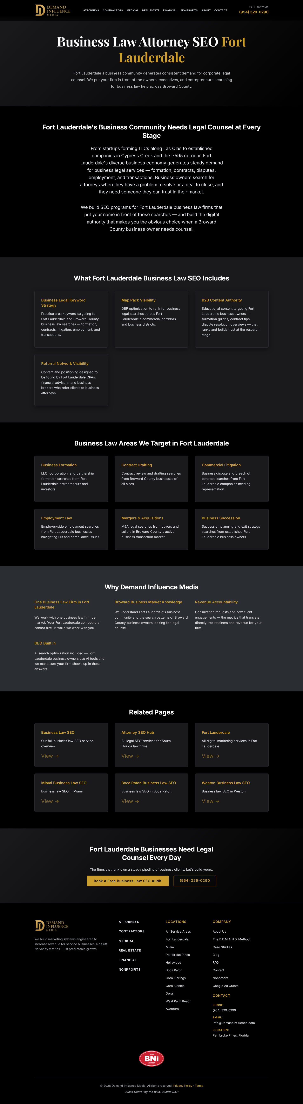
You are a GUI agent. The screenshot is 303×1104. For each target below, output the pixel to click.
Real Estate (130, 950)
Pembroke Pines (178, 955)
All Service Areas (178, 931)
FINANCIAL (170, 10)
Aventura (172, 1009)
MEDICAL (133, 10)
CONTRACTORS (113, 10)
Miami (170, 947)
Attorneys (129, 922)
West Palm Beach (178, 1001)
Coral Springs (176, 978)
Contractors (132, 931)
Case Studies (222, 947)
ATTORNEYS (91, 10)
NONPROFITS (189, 10)
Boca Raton (174, 970)
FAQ (215, 962)
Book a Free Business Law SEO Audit (128, 881)
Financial (128, 960)
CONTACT (220, 10)
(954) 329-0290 (195, 880)
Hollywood (173, 962)
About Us (219, 931)
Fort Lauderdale (177, 939)
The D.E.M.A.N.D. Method (231, 939)
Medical (126, 941)
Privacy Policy (182, 1085)
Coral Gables (175, 986)
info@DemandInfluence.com (234, 1023)
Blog (216, 955)
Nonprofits (130, 969)
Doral (170, 993)
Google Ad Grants (225, 986)
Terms (199, 1085)
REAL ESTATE (150, 10)
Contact (218, 970)
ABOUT (206, 10)
